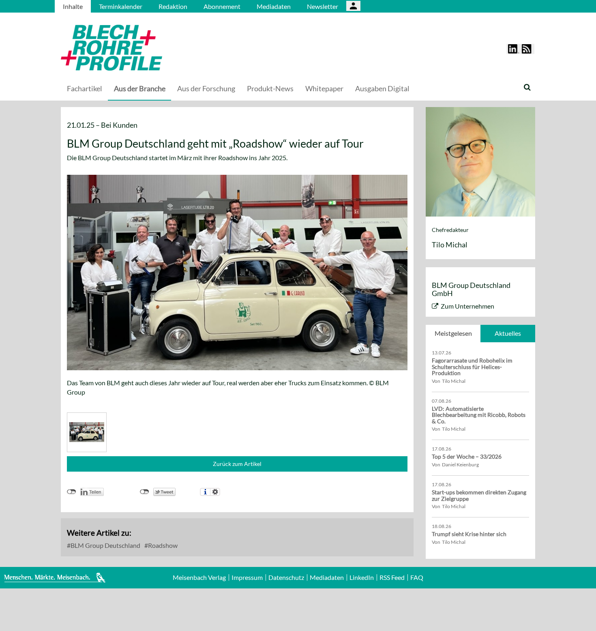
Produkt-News (270, 88)
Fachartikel (84, 88)
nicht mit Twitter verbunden (144, 491)
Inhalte (73, 6)
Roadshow (162, 545)
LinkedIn (361, 577)
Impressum (247, 577)
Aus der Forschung (206, 88)
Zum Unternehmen (467, 306)
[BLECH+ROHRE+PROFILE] (162, 48)
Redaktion (173, 6)
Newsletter (322, 6)
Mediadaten (274, 6)
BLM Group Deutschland (104, 545)
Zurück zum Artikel (237, 463)
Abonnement (222, 6)
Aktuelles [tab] (508, 333)
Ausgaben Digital (382, 88)
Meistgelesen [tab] (453, 333)
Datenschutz (286, 577)
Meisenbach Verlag (199, 577)
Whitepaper (324, 88)
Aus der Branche (139, 88)
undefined (71, 491)
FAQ (416, 577)
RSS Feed (392, 577)
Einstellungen (215, 492)
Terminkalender (120, 6)
